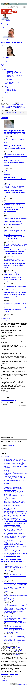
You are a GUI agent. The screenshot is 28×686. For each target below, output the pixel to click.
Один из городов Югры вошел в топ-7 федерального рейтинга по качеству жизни (15, 546)
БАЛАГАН (7, 94)
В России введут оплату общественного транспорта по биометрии (14, 524)
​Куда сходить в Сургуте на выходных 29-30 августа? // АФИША (15, 511)
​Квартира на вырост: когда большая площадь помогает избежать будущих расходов (14, 493)
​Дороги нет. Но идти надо (12, 556)
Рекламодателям (14, 674)
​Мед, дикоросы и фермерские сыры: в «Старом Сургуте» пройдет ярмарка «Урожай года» (14, 497)
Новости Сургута (11, 71)
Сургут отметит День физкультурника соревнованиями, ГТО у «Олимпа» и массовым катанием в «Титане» (14, 631)
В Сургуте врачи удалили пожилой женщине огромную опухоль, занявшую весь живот (14, 146)
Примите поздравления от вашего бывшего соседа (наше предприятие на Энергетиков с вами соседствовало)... (15, 597)
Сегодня (3, 456)
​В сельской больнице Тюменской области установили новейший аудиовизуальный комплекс (15, 251)
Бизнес (5, 86)
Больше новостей (5, 318)
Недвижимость (11, 89)
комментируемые (17, 561)
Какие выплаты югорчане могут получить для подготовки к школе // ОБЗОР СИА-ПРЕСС (15, 538)
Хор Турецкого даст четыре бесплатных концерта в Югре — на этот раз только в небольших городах (14, 550)
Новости (6, 69)
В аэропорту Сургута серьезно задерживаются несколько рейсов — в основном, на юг (14, 507)
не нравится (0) (11, 400)
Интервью (9, 79)
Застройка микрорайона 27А (8, 107)
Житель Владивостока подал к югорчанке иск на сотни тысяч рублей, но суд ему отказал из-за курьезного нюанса (15, 193)
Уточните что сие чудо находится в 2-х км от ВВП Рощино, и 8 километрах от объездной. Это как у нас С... (15, 567)
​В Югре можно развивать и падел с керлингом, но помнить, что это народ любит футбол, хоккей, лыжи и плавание (15, 502)
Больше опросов (5, 320)
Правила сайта (4, 674)
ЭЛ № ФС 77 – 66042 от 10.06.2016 (10, 660)
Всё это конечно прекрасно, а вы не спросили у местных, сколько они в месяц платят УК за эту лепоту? (15, 576)
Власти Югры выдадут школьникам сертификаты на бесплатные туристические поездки (14, 163)
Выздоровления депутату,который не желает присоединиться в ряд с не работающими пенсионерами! (15, 584)
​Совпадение (8, 540)
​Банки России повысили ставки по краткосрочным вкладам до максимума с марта (14, 533)
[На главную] (10, 13)
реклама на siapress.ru (25, 7)
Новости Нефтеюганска (13, 73)
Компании (9, 88)
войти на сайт (10, 445)
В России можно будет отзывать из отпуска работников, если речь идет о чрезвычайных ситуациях (15, 131)
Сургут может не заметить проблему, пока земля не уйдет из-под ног (15, 542)
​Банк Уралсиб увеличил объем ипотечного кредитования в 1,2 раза (15, 517)
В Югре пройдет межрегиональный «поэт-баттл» (15, 178)
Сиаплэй (6, 85)
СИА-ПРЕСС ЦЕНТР (18, 650)
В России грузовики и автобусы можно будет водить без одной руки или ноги (15, 520)
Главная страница (6, 112)
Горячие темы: (6, 104)
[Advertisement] (14, 422)
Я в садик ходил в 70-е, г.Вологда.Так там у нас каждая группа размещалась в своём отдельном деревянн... (15, 605)
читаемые (5, 561)
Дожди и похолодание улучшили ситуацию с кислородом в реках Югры (15, 265)
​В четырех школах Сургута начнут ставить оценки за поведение (13, 279)
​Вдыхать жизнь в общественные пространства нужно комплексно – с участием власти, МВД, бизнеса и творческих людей (13, 488)
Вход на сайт (4, 65)
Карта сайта (4, 680)
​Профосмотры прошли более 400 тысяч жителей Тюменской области (15, 309)
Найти (17, 103)
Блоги (8, 81)
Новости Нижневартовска (14, 72)
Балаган (6, 92)
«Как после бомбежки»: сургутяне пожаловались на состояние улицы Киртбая (15, 621)
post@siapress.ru (16, 654)
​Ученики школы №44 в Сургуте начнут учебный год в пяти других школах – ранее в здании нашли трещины (15, 295)
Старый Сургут (8, 83)
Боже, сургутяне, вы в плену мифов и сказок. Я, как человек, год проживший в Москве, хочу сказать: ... (15, 638)
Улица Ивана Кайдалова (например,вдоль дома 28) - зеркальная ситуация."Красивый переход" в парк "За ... (15, 618)
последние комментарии (11, 559)
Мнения (6, 78)
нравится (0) (4, 400)
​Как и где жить (9, 509)
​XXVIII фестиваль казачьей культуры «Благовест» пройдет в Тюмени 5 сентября (15, 236)
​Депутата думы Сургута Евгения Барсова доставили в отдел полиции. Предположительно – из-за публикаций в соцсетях (15, 589)
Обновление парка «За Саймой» (14, 106)
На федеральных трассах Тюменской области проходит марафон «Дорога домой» (14, 222)
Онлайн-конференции (13, 82)
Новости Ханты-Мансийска (14, 75)
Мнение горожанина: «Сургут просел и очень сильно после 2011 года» (14, 641)
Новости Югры (11, 76)
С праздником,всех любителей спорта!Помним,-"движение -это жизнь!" (14, 627)
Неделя (7, 456)
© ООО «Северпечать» (13, 647)
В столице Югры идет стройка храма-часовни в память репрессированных (14, 209)
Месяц (11, 456)
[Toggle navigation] (1, 67)
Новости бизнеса (11, 90)
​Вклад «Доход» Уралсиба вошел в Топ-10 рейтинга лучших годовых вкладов (15, 514)
